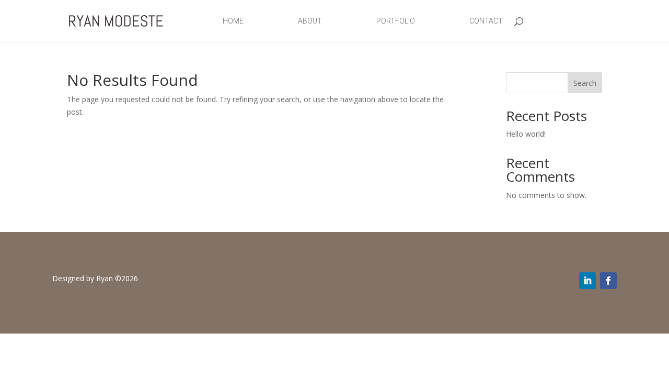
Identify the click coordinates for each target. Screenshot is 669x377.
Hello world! (526, 134)
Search (584, 83)
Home (233, 21)
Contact (486, 21)
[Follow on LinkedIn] (587, 280)
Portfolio (395, 21)
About (310, 21)
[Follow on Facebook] (608, 280)
